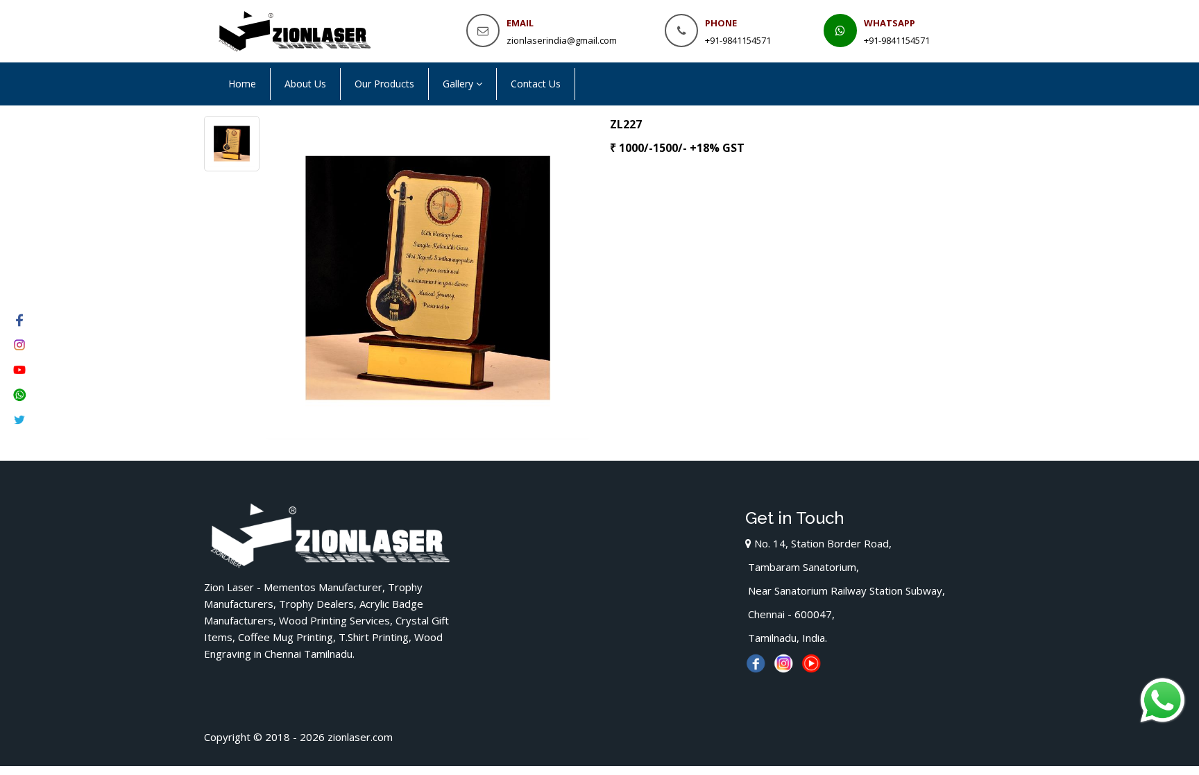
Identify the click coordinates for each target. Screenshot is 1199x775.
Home (242, 83)
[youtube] (811, 660)
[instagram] (783, 660)
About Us (305, 83)
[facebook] (755, 660)
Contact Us (536, 83)
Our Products (384, 83)
